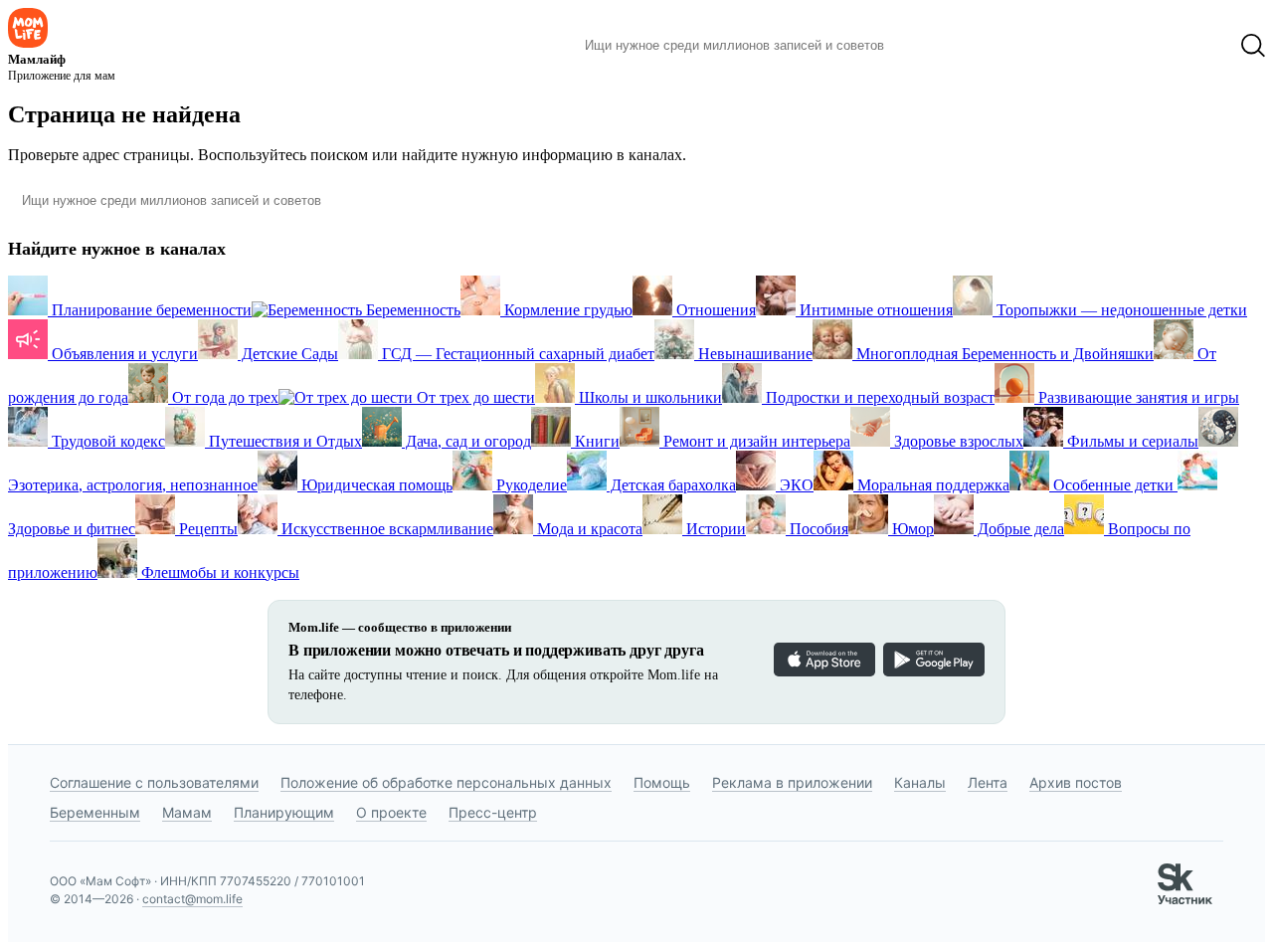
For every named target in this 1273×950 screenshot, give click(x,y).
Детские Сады (288, 353)
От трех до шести (474, 397)
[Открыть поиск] (1253, 46)
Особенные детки (1113, 484)
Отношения (714, 309)
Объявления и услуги (123, 353)
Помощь (662, 782)
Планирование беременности (150, 309)
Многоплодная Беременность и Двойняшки (1003, 353)
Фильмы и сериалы (1130, 441)
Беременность (411, 309)
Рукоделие (529, 484)
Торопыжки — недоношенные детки (1120, 309)
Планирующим (284, 812)
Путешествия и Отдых (283, 441)
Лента (987, 782)
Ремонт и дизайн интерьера (754, 441)
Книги (595, 441)
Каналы (920, 782)
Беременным (95, 812)
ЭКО (795, 484)
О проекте (391, 812)
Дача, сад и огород (466, 441)
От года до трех (223, 397)
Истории (714, 528)
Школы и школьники (648, 397)
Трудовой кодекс (106, 441)
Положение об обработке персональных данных (446, 782)
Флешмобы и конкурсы (218, 572)
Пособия (817, 528)
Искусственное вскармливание (385, 528)
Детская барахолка (671, 484)
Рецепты (206, 528)
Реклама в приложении (792, 782)
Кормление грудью (566, 309)
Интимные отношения (874, 309)
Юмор (911, 528)
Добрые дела (1019, 528)
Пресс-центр (493, 812)
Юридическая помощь (375, 484)
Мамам (187, 812)
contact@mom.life (192, 898)
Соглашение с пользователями (154, 782)
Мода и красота (587, 528)
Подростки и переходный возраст (878, 397)
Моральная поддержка (931, 484)
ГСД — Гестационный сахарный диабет (516, 353)
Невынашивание (753, 353)
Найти (929, 46)
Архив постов (1075, 782)
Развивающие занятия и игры (1136, 397)
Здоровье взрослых (956, 441)
